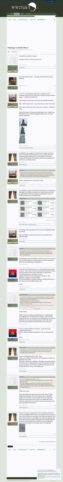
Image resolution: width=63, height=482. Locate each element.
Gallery (22, 13)
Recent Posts (18, 15)
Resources (28, 13)
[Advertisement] (35, 33)
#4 (54, 162)
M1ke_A (26, 224)
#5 (54, 182)
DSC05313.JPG (46, 207)
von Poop (24, 147)
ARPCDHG (22, 224)
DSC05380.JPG (46, 213)
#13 (54, 405)
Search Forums (11, 15)
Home (11, 13)
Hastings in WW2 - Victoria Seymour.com (30, 59)
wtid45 (9, 87)
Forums (16, 13)
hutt (20, 67)
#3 (54, 145)
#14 (54, 434)
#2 (54, 85)
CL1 (25, 49)
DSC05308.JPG (28, 207)
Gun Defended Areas (30, 269)
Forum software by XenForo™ (18, 480)
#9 (54, 286)
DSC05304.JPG (46, 201)
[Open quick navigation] (54, 19)
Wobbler (10, 104)
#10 (54, 324)
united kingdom (14, 51)
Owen (21, 147)
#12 (54, 368)
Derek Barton (11, 279)
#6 (54, 222)
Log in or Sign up (50, 1)
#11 (54, 339)
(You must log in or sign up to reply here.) (47, 441)
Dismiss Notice (60, 469)
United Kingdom (16, 49)
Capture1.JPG (28, 201)
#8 (54, 264)
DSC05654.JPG (28, 213)
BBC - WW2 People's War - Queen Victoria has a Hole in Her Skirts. (37, 103)
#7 (54, 239)
